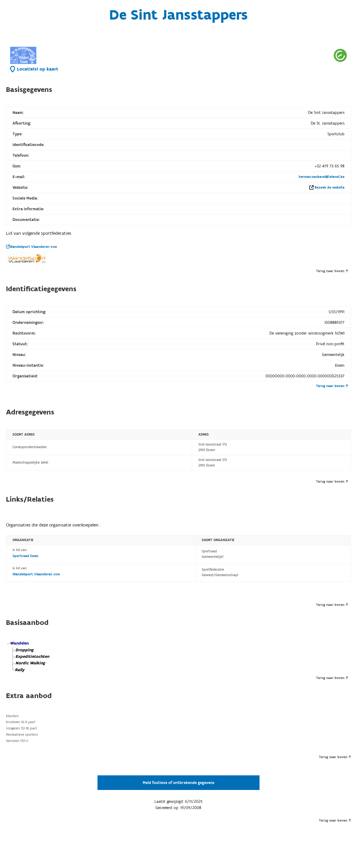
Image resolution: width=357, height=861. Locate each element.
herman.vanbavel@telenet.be (321, 176)
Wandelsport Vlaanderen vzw (33, 246)
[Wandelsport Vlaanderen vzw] (27, 258)
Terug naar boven (330, 271)
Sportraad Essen (25, 556)
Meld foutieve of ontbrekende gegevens (178, 782)
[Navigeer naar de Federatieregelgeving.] (340, 55)
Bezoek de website (329, 187)
